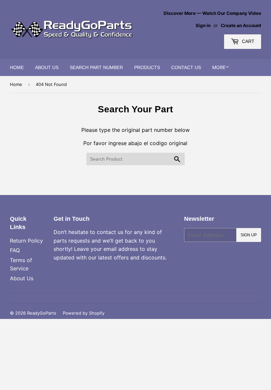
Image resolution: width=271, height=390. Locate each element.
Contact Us (186, 67)
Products (147, 67)
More (218, 67)
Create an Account (241, 25)
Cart (247, 41)
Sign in (203, 25)
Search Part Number (96, 67)
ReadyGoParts (41, 313)
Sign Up (249, 235)
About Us (46, 67)
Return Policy (26, 240)
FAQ (15, 250)
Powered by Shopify (83, 313)
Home (17, 67)
